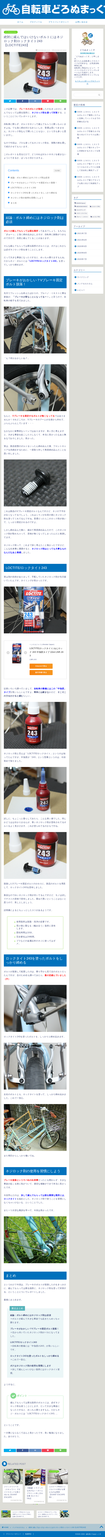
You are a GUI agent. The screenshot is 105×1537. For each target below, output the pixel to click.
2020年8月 (82, 253)
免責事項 (28, 1534)
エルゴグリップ (80, 210)
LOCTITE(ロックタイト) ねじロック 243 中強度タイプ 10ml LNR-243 (47, 652)
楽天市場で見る (41, 672)
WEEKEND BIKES (81, 206)
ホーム (20, 22)
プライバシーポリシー (59, 22)
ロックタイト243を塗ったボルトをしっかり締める (34, 193)
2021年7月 (82, 233)
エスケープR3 (96, 206)
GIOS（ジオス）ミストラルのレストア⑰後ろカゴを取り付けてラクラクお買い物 (88, 133)
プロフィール (36, 22)
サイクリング (83, 277)
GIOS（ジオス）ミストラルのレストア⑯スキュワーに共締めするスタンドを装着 (88, 149)
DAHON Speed (80, 203)
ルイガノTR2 (96, 216)
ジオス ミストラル (81, 213)
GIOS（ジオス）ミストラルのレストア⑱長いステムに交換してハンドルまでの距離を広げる (88, 117)
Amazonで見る (41, 666)
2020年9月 (82, 246)
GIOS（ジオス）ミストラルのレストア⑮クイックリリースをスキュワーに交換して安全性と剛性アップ (88, 165)
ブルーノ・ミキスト (82, 216)
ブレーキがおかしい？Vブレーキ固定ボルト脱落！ (34, 183)
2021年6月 (82, 240)
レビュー (81, 290)
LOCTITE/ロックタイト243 (23, 188)
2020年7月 (82, 259)
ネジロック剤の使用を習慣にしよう (27, 198)
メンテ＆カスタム (10, 32)
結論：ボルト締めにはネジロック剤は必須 (30, 177)
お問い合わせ (81, 22)
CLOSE (57, 170)
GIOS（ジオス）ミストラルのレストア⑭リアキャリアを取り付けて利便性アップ (88, 182)
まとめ (14, 203)
